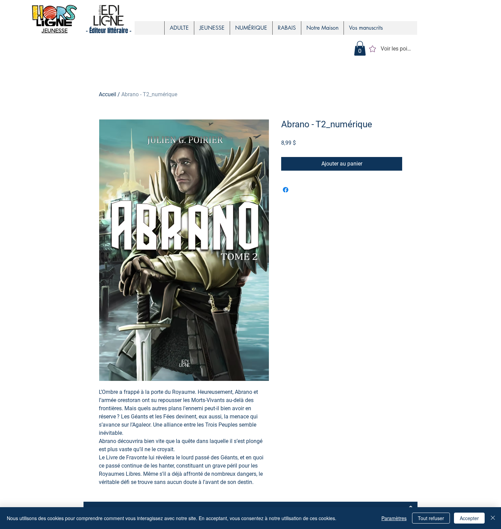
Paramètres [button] (394, 518)
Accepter (469, 518)
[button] (360, 48)
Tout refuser (431, 518)
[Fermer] (493, 518)
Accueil (107, 94)
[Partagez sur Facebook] (286, 190)
